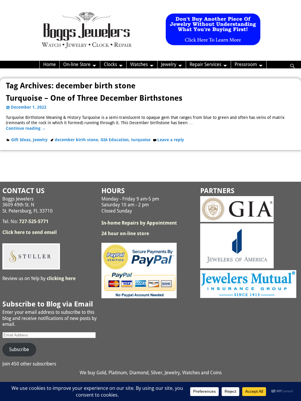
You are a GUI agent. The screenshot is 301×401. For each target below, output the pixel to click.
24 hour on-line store (125, 233)
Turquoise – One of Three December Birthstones (94, 98)
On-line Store (77, 64)
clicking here (61, 278)
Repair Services (205, 64)
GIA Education (115, 139)
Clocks (110, 64)
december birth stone (76, 139)
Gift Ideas (21, 139)
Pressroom (246, 64)
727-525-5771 (34, 221)
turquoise (140, 139)
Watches (139, 64)
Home (49, 64)
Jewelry (168, 64)
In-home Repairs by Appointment (139, 223)
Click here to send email (29, 232)
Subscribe (19, 349)
